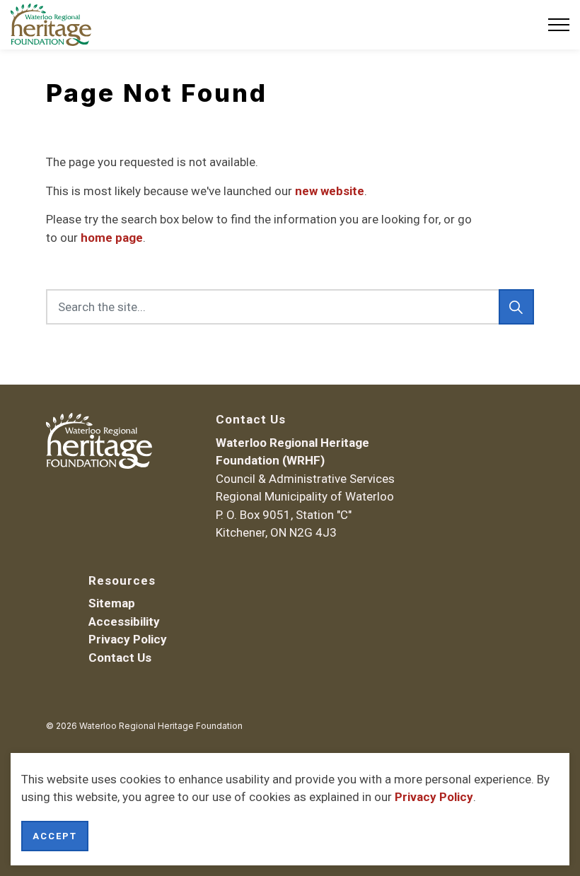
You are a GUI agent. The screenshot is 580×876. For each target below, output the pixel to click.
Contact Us (119, 657)
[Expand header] (559, 24)
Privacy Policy (434, 797)
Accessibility (124, 621)
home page (112, 237)
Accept (55, 836)
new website (329, 191)
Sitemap (111, 603)
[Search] (516, 307)
